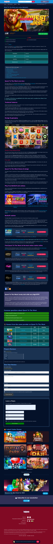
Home (5, 5)
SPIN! (45, 1)
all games (26, 474)
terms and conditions (32, 271)
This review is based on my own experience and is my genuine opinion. (19, 391)
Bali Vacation (29, 469)
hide (20, 67)
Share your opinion (43, 33)
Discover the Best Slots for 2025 (15, 493)
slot (14, 46)
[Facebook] (6, 289)
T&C (35, 541)
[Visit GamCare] (27, 521)
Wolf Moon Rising (23, 337)
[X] (8, 289)
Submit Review (8, 394)
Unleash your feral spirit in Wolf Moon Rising (38, 206)
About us (24, 517)
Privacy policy (23, 522)
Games (7, 5)
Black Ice (6, 469)
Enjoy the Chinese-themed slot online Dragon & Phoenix (15, 206)
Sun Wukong (32, 83)
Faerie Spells (23, 344)
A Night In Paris (23, 333)
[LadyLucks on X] (28, 517)
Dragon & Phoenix (23, 341)
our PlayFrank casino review (17, 239)
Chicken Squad (30, 443)
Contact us (24, 520)
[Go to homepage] (7, 2)
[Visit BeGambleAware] (30, 519)
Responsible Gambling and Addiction (19, 518)
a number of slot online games (19, 84)
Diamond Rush (7, 443)
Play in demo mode (27, 21)
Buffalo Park (7, 456)
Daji (28, 456)
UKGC (41, 241)
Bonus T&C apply (33, 236)
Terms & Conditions (22, 523)
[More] (10, 289)
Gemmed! (23, 330)
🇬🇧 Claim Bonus (41, 232)
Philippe (10, 44)
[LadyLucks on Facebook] (30, 517)
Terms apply (29, 260)
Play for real (24, 19)
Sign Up (26, 500)
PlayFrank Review (30, 231)
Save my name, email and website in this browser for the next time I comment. (21, 421)
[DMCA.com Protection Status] (32, 521)
